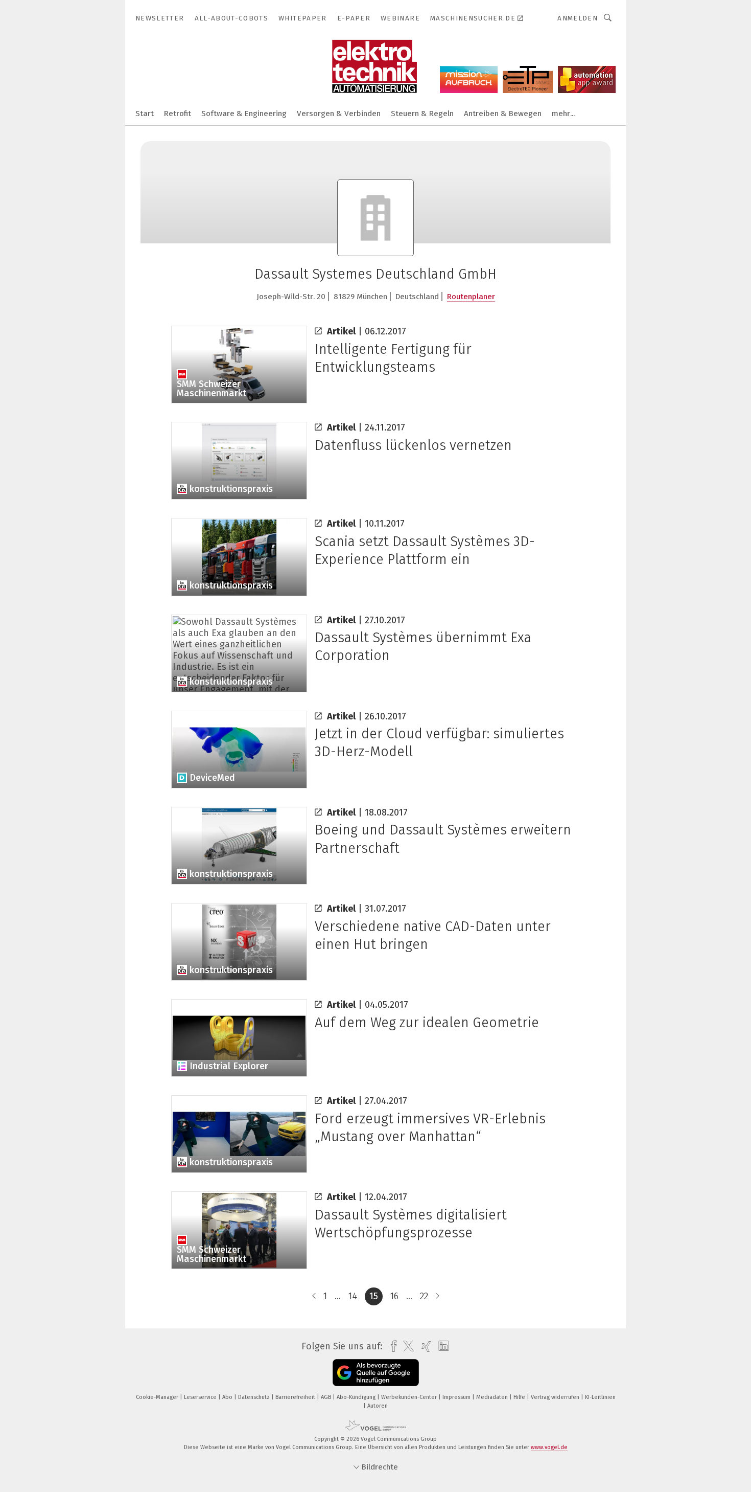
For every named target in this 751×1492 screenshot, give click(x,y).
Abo (228, 1397)
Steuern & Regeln (422, 113)
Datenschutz (254, 1397)
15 (373, 1296)
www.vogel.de (549, 1447)
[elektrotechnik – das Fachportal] (144, 113)
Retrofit (177, 113)
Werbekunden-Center (409, 1397)
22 (424, 1296)
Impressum (457, 1397)
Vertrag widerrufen (556, 1397)
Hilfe (520, 1397)
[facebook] (391, 1346)
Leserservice (201, 1397)
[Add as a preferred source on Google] (376, 1372)
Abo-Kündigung (357, 1397)
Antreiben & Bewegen (503, 113)
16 (394, 1296)
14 (352, 1296)
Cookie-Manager (158, 1397)
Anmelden (577, 18)
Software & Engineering (244, 113)
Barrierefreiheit (296, 1397)
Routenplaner (471, 296)
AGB (327, 1397)
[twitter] (405, 1346)
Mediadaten (492, 1397)
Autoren (377, 1406)
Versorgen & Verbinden (339, 113)
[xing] (423, 1346)
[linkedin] (441, 1346)
